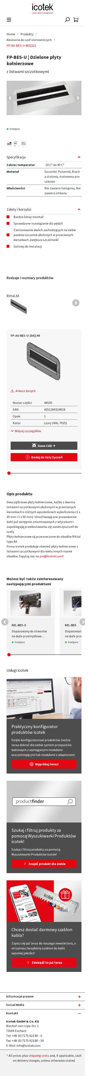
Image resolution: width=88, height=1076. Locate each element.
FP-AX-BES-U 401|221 (21, 45)
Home (11, 34)
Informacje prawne (20, 996)
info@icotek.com (28, 1045)
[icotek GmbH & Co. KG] (42, 8)
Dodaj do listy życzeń (47, 457)
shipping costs (39, 1055)
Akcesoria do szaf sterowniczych (29, 40)
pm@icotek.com (51, 556)
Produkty (26, 34)
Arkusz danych (25, 391)
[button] (10, 98)
